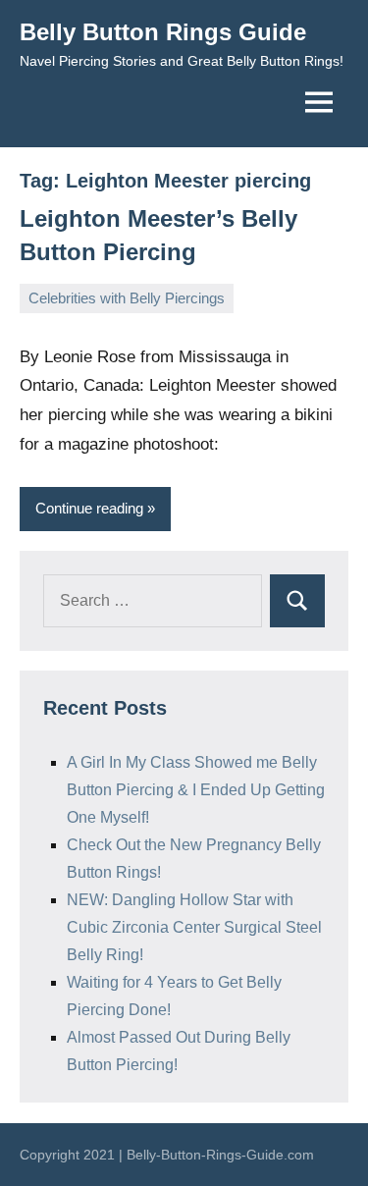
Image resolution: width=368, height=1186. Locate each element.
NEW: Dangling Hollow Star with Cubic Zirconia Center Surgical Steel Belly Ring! (194, 927)
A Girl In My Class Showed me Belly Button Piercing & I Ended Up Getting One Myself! (196, 790)
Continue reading (89, 508)
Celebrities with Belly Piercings (126, 298)
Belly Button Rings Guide (163, 32)
